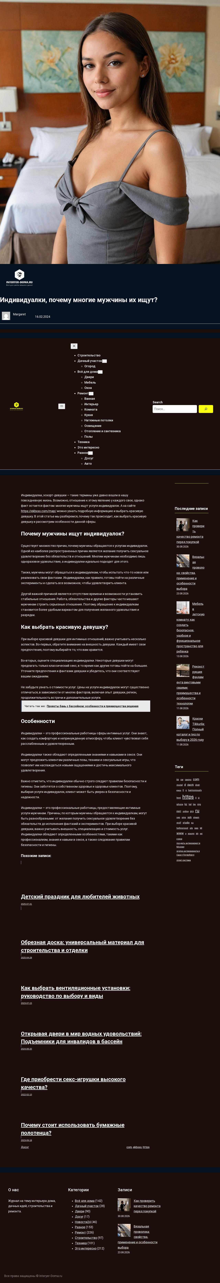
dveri (197, 785)
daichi (190, 784)
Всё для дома (85, 1201)
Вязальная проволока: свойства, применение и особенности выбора (191, 572)
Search (158, 402)
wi (201, 828)
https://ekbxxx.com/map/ (38, 511)
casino (188, 779)
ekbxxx (137, 1147)
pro (192, 811)
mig (199, 804)
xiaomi (191, 833)
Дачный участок (87, 1206)
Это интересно (85, 1248)
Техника (81, 1243)
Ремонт (80, 1232)
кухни (179, 839)
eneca (179, 790)
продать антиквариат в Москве (188, 845)
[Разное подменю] (90, 453)
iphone (180, 804)
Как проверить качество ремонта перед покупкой (147, 1206)
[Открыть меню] (61, 406)
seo (178, 817)
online (186, 811)
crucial (180, 785)
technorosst (182, 828)
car (181, 779)
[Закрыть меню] (74, 346)
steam (196, 817)
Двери (79, 1211)
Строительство (86, 1238)
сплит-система (184, 860)
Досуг (25, 1147)
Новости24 (83, 1222)
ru (197, 810)
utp (191, 828)
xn (197, 833)
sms (184, 817)
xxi (201, 833)
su (192, 822)
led (190, 804)
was (196, 828)
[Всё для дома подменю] (100, 372)
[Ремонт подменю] (91, 393)
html (179, 798)
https (146, 1147)
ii (195, 797)
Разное (80, 1227)
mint (179, 811)
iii (199, 798)
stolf (179, 822)
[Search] (206, 409)
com (129, 1147)
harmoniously (195, 790)
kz (186, 804)
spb (190, 817)
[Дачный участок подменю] (104, 361)
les (194, 804)
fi (183, 790)
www (180, 833)
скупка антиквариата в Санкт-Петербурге (188, 853)
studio (186, 822)
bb (178, 779)
